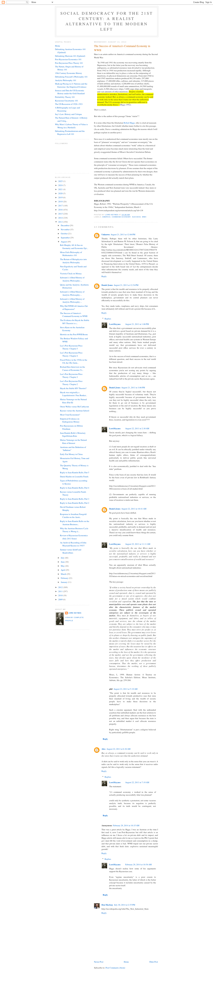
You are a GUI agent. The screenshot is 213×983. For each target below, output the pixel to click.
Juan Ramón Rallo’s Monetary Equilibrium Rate (73, 434)
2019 (60, 197)
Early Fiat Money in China (71, 454)
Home (126, 961)
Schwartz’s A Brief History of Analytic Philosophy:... (72, 279)
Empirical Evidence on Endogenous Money (70, 420)
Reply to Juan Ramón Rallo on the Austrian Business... (74, 523)
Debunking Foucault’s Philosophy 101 (71, 76)
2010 (60, 595)
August (64, 241)
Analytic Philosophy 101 (65, 80)
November (65, 229)
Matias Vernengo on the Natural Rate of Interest (73, 441)
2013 (60, 221)
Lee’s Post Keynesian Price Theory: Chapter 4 (71, 354)
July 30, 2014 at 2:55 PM (124, 904)
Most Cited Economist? (70, 414)
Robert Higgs (129, 122)
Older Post (153, 961)
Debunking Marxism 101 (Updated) (70, 56)
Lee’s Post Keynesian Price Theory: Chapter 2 (71, 383)
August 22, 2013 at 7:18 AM (137, 782)
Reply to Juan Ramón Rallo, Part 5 (74, 472)
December (65, 225)
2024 (60, 185)
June (63, 561)
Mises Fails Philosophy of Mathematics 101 (71, 254)
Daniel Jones (107, 284)
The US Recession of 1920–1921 (69, 104)
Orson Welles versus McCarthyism (74, 406)
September (65, 237)
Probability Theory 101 (65, 97)
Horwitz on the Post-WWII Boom (74, 334)
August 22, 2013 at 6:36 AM (118, 748)
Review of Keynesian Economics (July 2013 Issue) (74, 537)
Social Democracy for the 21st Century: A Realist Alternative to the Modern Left (106, 21)
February (65, 578)
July (63, 557)
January (64, 582)
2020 (60, 193)
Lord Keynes (115, 324)
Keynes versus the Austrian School (74, 410)
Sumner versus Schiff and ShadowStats (70, 551)
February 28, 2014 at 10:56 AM (138, 864)
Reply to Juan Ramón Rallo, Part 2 (74, 502)
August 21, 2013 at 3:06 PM (133, 387)
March (64, 574)
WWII (144, 217)
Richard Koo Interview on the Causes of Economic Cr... (72, 368)
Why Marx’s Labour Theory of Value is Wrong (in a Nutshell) (71, 126)
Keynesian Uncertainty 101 (66, 100)
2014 (60, 217)
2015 (60, 213)
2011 (60, 591)
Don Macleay (107, 904)
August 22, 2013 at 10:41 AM (133, 508)
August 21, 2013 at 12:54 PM (126, 285)
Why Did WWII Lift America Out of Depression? (74, 307)
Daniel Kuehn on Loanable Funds (74, 476)
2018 (60, 201)
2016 (60, 209)
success (136, 217)
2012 (60, 587)
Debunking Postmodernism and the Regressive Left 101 (70, 133)
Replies (108, 318)
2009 (60, 599)
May (63, 565)
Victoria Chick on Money (71, 273)
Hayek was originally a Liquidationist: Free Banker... (73, 394)
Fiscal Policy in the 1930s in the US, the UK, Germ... (73, 361)
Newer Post (98, 961)
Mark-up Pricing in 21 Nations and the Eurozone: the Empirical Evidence (71, 85)
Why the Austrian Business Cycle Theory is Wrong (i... (74, 530)
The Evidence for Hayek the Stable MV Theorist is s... (74, 322)
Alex (104, 748)
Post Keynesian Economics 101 (68, 59)
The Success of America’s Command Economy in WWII (73, 315)
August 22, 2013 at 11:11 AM (137, 544)
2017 (60, 205)
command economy (121, 217)
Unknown (106, 234)
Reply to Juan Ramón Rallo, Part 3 (74, 498)
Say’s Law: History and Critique (68, 114)
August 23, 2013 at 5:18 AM (126, 689)
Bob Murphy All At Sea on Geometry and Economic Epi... (74, 247)
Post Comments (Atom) (115, 967)
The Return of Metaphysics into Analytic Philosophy (73, 261)
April (63, 569)
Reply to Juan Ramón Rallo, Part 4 (74, 487)
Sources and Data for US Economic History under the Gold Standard (70, 92)
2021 (60, 189)
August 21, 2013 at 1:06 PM (137, 324)
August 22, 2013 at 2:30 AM (137, 428)
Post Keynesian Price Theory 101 (69, 63)
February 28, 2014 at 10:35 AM (126, 825)
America (106, 217)
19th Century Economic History (68, 73)
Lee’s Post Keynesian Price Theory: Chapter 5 (71, 347)
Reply (104, 276)
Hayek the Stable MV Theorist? (73, 388)
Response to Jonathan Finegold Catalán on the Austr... (73, 516)
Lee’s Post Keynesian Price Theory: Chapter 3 (71, 376)
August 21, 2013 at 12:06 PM (123, 234)
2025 (60, 181)
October (64, 233)
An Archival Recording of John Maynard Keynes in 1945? (73, 544)
